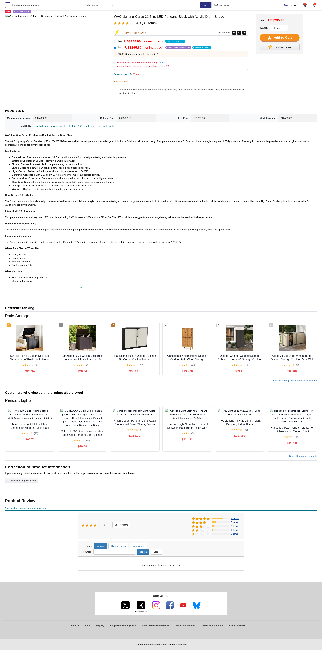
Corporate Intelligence (123, 625)
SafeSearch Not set (221, 5)
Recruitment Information (156, 625)
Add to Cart (282, 37)
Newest (100, 546)
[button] (315, 4)
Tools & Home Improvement (50, 126)
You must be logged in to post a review (25, 508)
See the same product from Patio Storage (295, 380)
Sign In (288, 5)
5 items (234, 522)
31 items (121, 525)
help (87, 625)
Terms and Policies (212, 625)
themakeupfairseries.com (25, 5)
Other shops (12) (126, 74)
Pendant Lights (106, 126)
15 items (235, 518)
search (205, 5)
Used (163, 47)
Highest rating (118, 546)
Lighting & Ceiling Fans (81, 126)
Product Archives (185, 625)
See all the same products (303, 456)
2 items (234, 526)
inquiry (100, 625)
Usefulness (138, 546)
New (150, 41)
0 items (234, 534)
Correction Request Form (22, 480)
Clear (156, 551)
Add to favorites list (282, 47)
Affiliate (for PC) (238, 625)
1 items (234, 530)
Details (161, 62)
